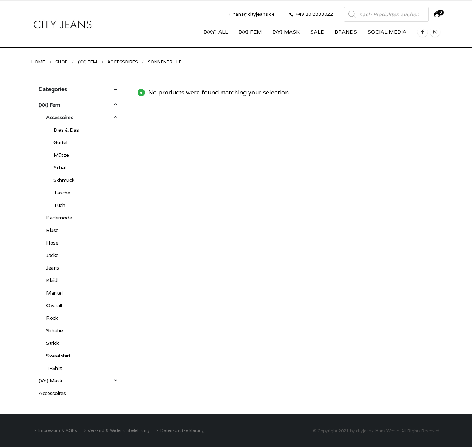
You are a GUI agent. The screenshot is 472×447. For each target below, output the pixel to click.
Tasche (61, 192)
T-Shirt (54, 368)
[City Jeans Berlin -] (62, 24)
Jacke (52, 255)
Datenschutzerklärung (182, 430)
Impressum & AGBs (57, 430)
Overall (54, 305)
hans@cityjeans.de (254, 14)
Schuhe (54, 330)
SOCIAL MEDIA (387, 31)
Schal (59, 167)
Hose (52, 242)
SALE (317, 31)
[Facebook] (422, 32)
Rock (52, 318)
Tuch (59, 205)
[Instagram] (435, 32)
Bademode (59, 217)
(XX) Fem (250, 31)
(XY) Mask (286, 31)
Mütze (61, 155)
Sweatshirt (58, 355)
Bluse (52, 230)
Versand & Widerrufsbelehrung (118, 430)
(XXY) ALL (216, 31)
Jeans (52, 267)
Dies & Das (66, 130)
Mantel (54, 293)
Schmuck (63, 180)
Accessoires (59, 117)
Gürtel (60, 142)
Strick (52, 343)
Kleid (52, 280)
